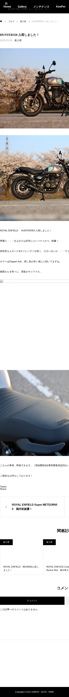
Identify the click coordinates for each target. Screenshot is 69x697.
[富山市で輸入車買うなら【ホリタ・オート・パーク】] (28, 6)
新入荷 (18, 40)
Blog (13, 20)
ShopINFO (29, 20)
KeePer (60, 6)
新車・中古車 (51, 20)
